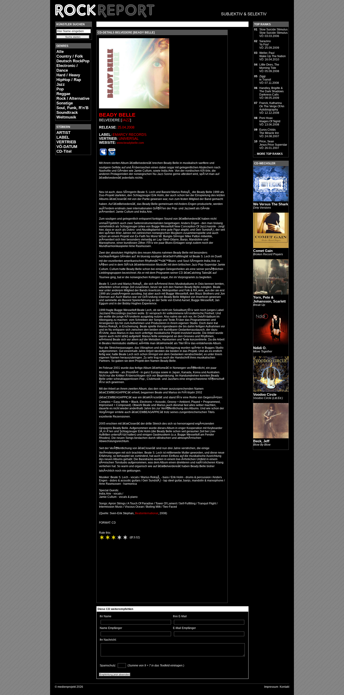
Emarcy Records (129, 135)
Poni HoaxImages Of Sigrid (269, 119)
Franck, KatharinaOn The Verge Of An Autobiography (271, 106)
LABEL (62, 137)
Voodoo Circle (264, 394)
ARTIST (63, 132)
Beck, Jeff (261, 441)
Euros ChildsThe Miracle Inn (269, 131)
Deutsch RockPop (72, 61)
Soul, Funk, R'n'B (72, 108)
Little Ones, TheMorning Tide (269, 66)
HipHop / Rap (68, 80)
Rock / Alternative (72, 98)
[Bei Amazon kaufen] (111, 154)
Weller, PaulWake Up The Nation (272, 54)
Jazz (60, 84)
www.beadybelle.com (130, 142)
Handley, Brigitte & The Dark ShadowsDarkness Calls (271, 91)
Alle (60, 51)
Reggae (63, 94)
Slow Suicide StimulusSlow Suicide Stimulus (273, 31)
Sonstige (64, 103)
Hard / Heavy (68, 75)
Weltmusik (66, 117)
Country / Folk (69, 56)
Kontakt (284, 686)
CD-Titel (64, 151)
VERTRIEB (66, 142)
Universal (129, 138)
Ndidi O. (260, 348)
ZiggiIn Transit (265, 78)
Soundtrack (67, 112)
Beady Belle (117, 115)
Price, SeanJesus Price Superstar (273, 143)
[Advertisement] (69, 228)
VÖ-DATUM (66, 146)
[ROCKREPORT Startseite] (161, 20)
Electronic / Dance (67, 68)
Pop (60, 89)
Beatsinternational (146, 513)
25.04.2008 (125, 127)
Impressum (271, 686)
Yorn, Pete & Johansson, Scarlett (269, 299)
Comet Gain (263, 251)
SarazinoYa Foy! (265, 43)
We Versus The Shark (270, 204)
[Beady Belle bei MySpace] (103, 154)
